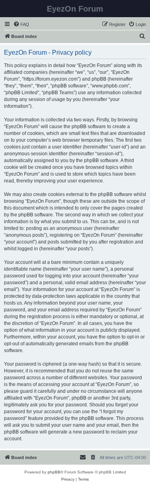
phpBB (54, 472)
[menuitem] (21, 24)
